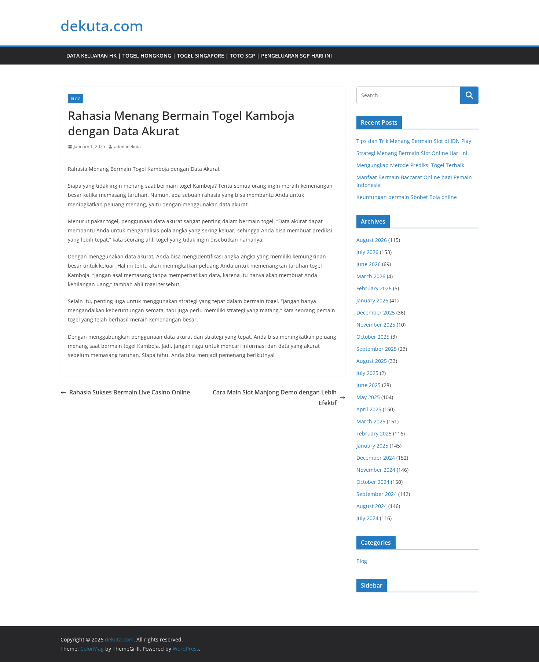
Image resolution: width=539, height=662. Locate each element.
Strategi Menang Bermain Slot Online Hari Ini (411, 153)
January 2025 (372, 445)
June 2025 (368, 385)
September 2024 (376, 493)
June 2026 (368, 264)
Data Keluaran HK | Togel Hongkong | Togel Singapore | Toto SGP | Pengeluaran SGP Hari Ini (199, 55)
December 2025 (375, 312)
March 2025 (370, 421)
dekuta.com (101, 25)
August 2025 (371, 360)
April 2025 (368, 409)
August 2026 (371, 239)
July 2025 (367, 372)
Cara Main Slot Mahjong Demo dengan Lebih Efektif (275, 397)
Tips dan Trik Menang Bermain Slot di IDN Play (413, 140)
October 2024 (372, 481)
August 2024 (371, 506)
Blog (75, 98)
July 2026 (367, 252)
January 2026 (372, 300)
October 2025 (372, 336)
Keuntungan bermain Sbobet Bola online (406, 197)
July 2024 (367, 518)
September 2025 (376, 348)
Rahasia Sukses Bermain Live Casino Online (129, 392)
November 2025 (375, 324)
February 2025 (374, 433)
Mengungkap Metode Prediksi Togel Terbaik (410, 165)
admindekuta (127, 146)
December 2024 (375, 457)
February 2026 (374, 288)
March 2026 (370, 276)
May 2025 (368, 397)
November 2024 (375, 469)
